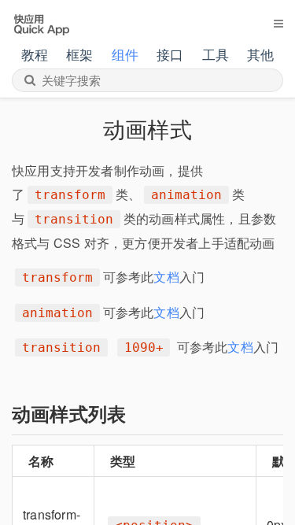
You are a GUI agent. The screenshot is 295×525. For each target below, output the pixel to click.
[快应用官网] (41, 23)
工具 (215, 54)
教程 (34, 54)
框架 (79, 54)
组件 (125, 54)
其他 (260, 54)
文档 (166, 277)
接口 (170, 54)
